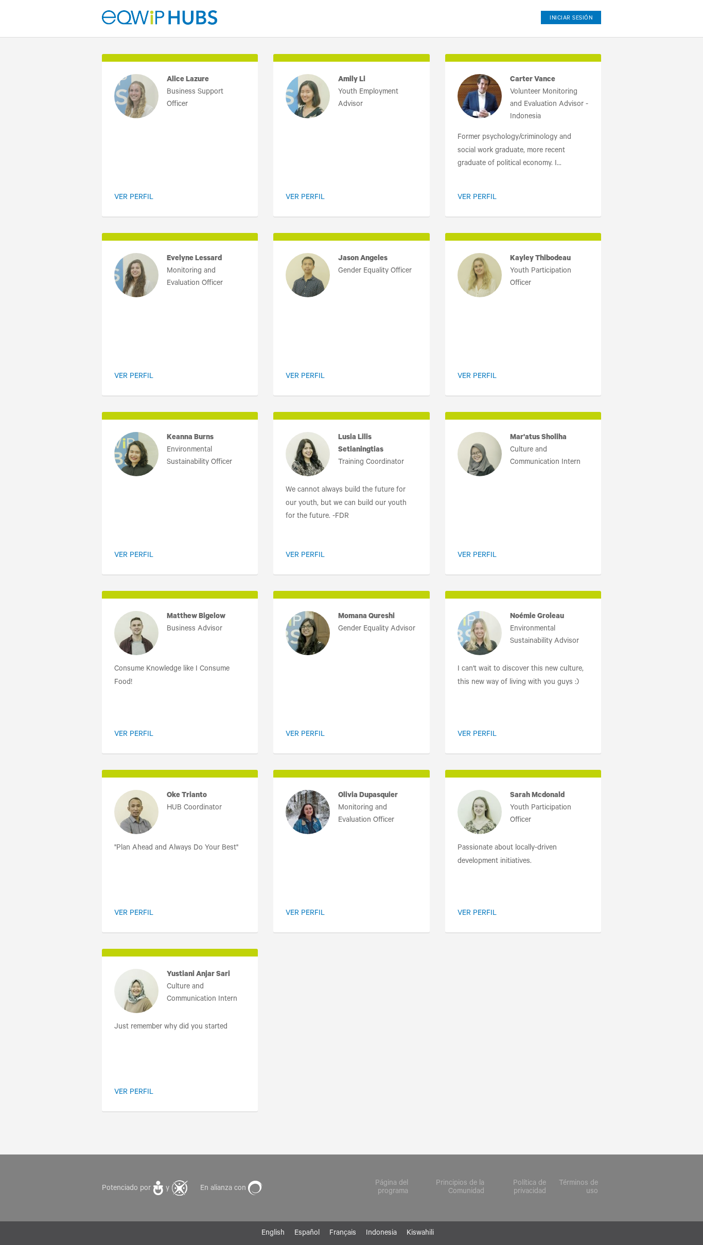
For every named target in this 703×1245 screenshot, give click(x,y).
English (273, 1234)
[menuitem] (567, 15)
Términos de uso (578, 1188)
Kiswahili (420, 1234)
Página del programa (391, 1188)
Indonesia (381, 1234)
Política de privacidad (529, 1188)
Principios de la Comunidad (460, 1188)
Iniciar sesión (571, 18)
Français (342, 1234)
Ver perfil (133, 198)
